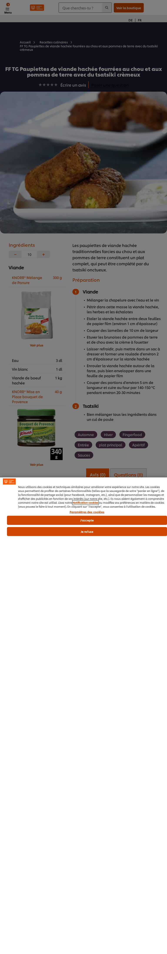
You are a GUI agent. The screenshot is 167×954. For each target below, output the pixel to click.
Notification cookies (85, 502)
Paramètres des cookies (87, 512)
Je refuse (87, 531)
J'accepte (87, 520)
